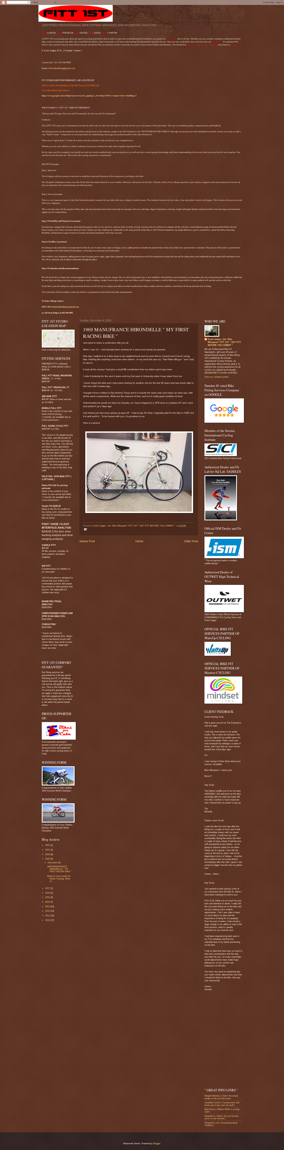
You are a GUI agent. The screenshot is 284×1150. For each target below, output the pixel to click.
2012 (47, 911)
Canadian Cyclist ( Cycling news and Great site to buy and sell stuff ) (221, 1103)
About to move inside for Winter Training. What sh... (58, 878)
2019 (47, 859)
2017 (47, 888)
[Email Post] (85, 529)
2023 (47, 845)
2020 (47, 854)
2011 (47, 915)
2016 (47, 893)
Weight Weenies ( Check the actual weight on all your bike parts (221, 1097)
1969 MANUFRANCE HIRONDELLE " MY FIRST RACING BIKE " (59, 869)
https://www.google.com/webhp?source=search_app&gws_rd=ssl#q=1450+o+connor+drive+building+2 (89, 96)
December (53, 862)
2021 (47, 850)
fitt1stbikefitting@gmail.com (61, 68)
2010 (47, 920)
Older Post (191, 541)
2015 (47, 897)
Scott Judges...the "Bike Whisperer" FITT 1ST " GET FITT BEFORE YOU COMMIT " (224, 342)
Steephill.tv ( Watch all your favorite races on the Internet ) (221, 1117)
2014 (47, 902)
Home (139, 541)
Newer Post (87, 541)
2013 (47, 906)
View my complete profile (216, 377)
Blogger (156, 1143)
